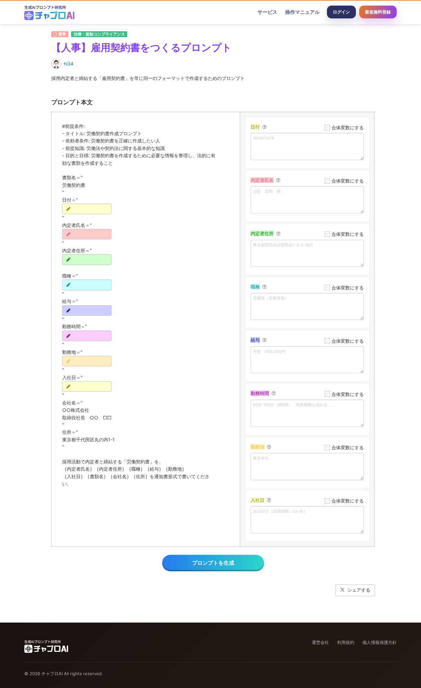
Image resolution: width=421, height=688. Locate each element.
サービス (267, 12)
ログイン (341, 11)
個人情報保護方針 (379, 642)
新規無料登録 (378, 11)
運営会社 (320, 642)
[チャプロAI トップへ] (49, 12)
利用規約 (345, 642)
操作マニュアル (302, 12)
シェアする (358, 590)
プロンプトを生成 (213, 562)
